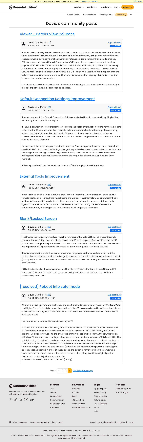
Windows (76, 388)
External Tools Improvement (44, 176)
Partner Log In (122, 392)
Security (53, 392)
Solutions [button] (91, 7)
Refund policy (100, 400)
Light (54, 422)
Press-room (54, 430)
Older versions (78, 403)
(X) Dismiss (138, 1)
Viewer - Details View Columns (47, 34)
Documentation (89, 15)
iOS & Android (78, 400)
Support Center (73, 15)
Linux (74, 396)
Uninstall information (81, 407)
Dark (60, 422)
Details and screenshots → (90, 1)
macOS (75, 392)
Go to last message (83, 370)
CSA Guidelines (100, 403)
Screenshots (55, 396)
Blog (45, 430)
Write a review (66, 430)
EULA (96, 411)
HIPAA (96, 407)
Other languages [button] (19, 422)
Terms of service (81, 430)
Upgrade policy (100, 388)
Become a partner (124, 388)
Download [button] (104, 7)
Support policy (100, 396)
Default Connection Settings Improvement (57, 98)
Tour (52, 388)
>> (131, 15)
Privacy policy (100, 392)
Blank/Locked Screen (38, 218)
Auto (46, 422)
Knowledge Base (106, 15)
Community (121, 15)
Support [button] (126, 7)
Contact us (95, 430)
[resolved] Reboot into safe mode (50, 286)
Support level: (114, 42)
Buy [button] (116, 7)
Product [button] (78, 7)
